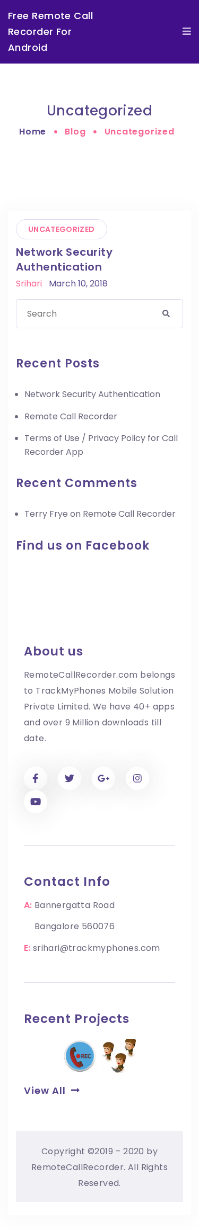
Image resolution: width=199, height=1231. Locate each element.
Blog (75, 131)
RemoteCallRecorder (77, 1167)
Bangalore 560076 (74, 926)
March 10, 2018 (78, 283)
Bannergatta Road (74, 905)
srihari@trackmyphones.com (96, 948)
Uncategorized (61, 229)
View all (47, 1090)
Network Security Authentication (64, 259)
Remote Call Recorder (70, 416)
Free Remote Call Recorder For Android (50, 31)
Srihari (29, 283)
